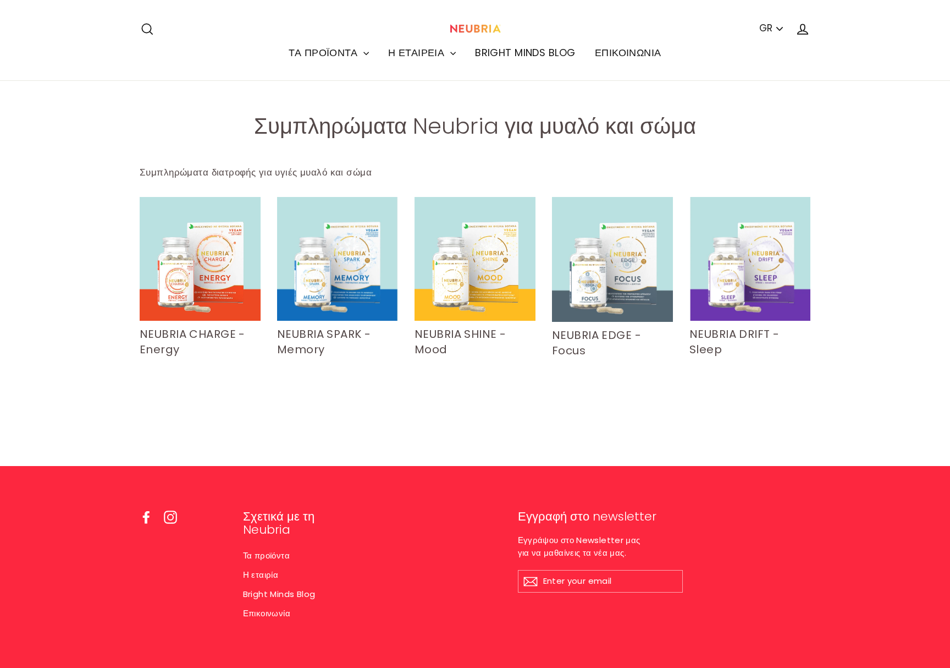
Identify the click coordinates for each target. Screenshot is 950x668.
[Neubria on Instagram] (170, 517)
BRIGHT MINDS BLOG (525, 52)
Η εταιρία (261, 575)
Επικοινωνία (267, 613)
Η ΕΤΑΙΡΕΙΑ (418, 52)
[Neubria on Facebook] (146, 517)
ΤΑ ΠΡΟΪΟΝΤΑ (324, 52)
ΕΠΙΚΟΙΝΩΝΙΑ (628, 52)
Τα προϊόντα (266, 555)
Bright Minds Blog (279, 594)
